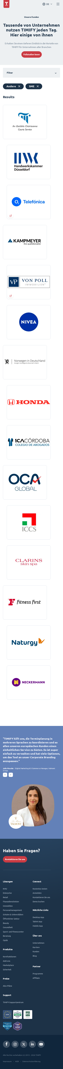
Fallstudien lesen (31, 54)
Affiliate (36, 978)
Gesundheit (8, 927)
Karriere (36, 947)
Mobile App (38, 926)
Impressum (7, 1061)
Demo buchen (38, 901)
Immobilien (8, 906)
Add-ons (6, 961)
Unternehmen (38, 943)
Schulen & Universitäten (13, 914)
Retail (5, 897)
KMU (5, 889)
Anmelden (37, 893)
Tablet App (37, 921)
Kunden (36, 951)
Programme (38, 973)
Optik (5, 940)
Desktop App (38, 917)
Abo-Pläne (7, 986)
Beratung (7, 936)
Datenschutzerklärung (31, 1061)
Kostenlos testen (40, 889)
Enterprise (7, 893)
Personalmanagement (12, 910)
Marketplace (8, 965)
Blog (35, 956)
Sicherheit (7, 969)
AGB (17, 1061)
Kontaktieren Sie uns (15, 859)
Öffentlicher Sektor (11, 919)
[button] (5, 775)
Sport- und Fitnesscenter (13, 932)
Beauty (6, 923)
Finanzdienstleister (11, 901)
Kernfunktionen (9, 956)
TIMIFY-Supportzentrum (13, 1002)
